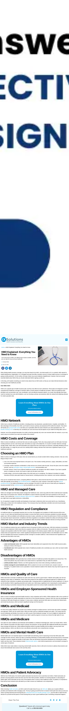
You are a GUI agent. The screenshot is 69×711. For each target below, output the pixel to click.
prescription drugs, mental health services (24, 467)
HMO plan (45, 689)
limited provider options (31, 641)
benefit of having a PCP (7, 429)
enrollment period (18, 485)
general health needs (14, 427)
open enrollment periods (24, 481)
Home (3, 347)
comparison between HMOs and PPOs (24, 496)
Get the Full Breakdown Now (34, 412)
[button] (66, 340)
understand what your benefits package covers (38, 692)
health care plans (13, 689)
